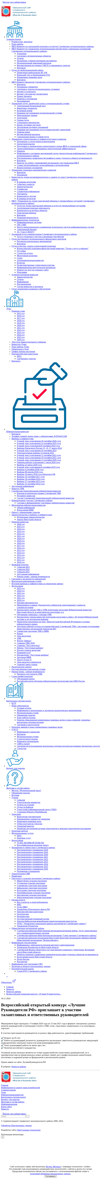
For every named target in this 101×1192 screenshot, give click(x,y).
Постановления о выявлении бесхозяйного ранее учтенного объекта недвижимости (54, 158)
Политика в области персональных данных (31, 966)
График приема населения (23, 351)
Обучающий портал (26, 679)
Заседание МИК (24, 657)
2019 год (21, 323)
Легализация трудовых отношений (32, 127)
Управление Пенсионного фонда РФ (33, 909)
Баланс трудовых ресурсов (29, 125)
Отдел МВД (22, 907)
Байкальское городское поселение (32, 888)
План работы (17, 44)
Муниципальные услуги (23, 833)
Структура (21, 748)
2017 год (21, 318)
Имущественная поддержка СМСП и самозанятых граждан (43, 65)
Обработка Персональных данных (16, 1125)
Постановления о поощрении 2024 (32, 864)
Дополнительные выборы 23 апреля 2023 (35, 453)
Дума (8, 309)
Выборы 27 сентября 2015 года (31, 481)
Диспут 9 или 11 (24, 660)
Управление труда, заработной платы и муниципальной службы (40, 103)
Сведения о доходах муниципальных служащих (38, 89)
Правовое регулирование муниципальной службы (39, 113)
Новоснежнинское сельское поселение (34, 897)
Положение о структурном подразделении (36, 141)
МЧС (19, 904)
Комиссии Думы (19, 344)
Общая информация (26, 507)
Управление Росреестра (27, 926)
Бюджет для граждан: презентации (32, 94)
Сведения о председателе (28, 725)
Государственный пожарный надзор (33, 919)
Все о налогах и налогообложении (32, 902)
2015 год (21, 313)
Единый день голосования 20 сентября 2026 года (39, 441)
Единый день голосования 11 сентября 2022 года (39, 455)
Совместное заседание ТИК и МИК (33, 631)
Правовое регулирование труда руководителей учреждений (43, 129)
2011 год (20, 560)
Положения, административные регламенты (37, 61)
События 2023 (23, 567)
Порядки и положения (27, 99)
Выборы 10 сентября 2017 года (31, 477)
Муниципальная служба (28, 713)
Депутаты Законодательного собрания (29, 342)
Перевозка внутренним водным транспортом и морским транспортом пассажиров (54, 828)
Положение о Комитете (27, 87)
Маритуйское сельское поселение (32, 881)
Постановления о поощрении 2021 (32, 857)
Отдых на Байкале (25, 807)
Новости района (18, 1066)
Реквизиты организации (28, 741)
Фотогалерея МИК (25, 510)
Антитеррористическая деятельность (33, 208)
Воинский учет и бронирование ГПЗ (33, 75)
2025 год (21, 337)
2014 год (21, 553)
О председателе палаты (27, 739)
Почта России (23, 959)
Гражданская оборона (26, 213)
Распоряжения (23, 101)
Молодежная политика (27, 255)
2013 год (21, 555)
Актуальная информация (23, 486)
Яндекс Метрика (53, 1166)
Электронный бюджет (27, 229)
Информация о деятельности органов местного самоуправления (45, 945)
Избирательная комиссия (17, 431)
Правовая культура (20, 565)
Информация (23, 282)
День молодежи (24, 636)
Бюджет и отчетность (26, 91)
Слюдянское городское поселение (32, 885)
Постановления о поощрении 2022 (32, 859)
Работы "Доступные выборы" (30, 648)
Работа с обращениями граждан (26, 512)
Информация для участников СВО (27, 964)
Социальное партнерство (28, 122)
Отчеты (20, 58)
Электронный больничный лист (31, 106)
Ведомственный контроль (28, 134)
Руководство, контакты (22, 42)
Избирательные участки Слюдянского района (32, 500)
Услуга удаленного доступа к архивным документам (40, 236)
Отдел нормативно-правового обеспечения (31, 289)
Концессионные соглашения (29, 168)
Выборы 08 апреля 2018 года (30, 472)
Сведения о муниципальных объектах (34, 56)
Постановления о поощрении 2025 (32, 866)
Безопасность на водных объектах (32, 210)
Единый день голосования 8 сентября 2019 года (38, 467)
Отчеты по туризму (25, 805)
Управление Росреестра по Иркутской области (38, 947)
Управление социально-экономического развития (34, 170)
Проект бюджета (24, 96)
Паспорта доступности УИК (29, 674)
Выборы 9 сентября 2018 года (30, 469)
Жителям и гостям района (18, 788)
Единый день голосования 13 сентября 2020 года (39, 460)
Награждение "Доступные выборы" (33, 655)
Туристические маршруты (28, 802)
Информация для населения (24, 942)
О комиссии (22, 189)
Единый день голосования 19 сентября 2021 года (39, 458)
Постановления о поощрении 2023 (32, 862)
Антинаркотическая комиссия (30, 260)
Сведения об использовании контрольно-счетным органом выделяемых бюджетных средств (58, 746)
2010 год (21, 562)
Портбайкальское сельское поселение (33, 893)
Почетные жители (20, 831)
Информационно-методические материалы (36, 267)
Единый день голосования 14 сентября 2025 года (39, 443)
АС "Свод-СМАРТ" (26, 232)
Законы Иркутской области (29, 519)
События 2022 (23, 569)
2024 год (21, 335)
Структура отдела (25, 253)
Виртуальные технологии (29, 1130)
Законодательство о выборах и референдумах (32, 515)
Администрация (13, 39)
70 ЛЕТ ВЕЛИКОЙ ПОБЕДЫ (30, 843)
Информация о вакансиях (28, 732)
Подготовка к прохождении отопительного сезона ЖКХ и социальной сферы (52, 146)
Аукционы (21, 53)
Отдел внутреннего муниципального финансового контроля (39, 239)
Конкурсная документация (29, 816)
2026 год (21, 339)
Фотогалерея (17, 586)
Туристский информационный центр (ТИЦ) (37, 809)
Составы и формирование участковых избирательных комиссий (45, 503)
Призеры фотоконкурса (27, 603)
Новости (5, 1109)
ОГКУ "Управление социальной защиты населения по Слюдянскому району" (52, 923)
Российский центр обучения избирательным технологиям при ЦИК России (51, 681)
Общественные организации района (28, 928)
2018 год (21, 320)
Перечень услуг (24, 838)
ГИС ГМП (21, 225)
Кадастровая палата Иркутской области (34, 957)
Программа (22, 272)
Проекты (21, 151)
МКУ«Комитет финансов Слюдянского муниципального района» (41, 82)
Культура (21, 263)
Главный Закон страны (27, 664)
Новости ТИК (18, 488)
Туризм (15, 797)
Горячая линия (23, 132)
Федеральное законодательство (31, 517)
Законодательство (25, 187)
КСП (14, 703)
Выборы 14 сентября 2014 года (31, 484)
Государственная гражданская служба (28, 669)
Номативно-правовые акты (29, 821)
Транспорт (16, 814)
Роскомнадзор (23, 916)
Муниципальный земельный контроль (34, 63)
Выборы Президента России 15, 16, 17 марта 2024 (39, 448)
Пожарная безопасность (27, 217)
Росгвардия (22, 961)
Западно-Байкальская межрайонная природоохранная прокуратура (47, 921)
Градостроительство (26, 144)
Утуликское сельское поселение (31, 883)
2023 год (21, 332)
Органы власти (18, 900)
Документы (22, 194)
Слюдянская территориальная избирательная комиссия (36, 491)
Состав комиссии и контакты (30, 286)
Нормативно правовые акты (29, 77)
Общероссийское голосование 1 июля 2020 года (38, 462)
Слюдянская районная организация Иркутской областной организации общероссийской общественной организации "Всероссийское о (56, 939)
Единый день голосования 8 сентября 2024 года (38, 446)
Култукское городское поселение (31, 890)
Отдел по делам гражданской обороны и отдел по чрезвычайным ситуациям (51, 206)
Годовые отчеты (24, 708)
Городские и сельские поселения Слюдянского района (36, 878)
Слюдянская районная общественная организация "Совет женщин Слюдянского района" (57, 935)
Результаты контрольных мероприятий (34, 241)
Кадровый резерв (24, 110)
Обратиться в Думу (20, 349)
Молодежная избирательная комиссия (29, 505)
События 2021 (23, 572)
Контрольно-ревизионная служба (26, 581)
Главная (4, 1085)
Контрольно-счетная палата (18, 701)
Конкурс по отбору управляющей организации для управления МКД (48, 163)
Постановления (24, 284)
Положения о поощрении (28, 871)
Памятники (17, 876)
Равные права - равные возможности (33, 576)
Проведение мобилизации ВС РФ (32, 72)
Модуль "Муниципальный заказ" (26, 790)
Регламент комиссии (26, 496)
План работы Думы (20, 347)
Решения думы (18, 311)
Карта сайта (6, 1106)
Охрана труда (23, 120)
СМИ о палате (23, 744)
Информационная (9, 1104)
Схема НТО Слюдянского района (32, 971)
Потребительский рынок (23, 969)
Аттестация (22, 118)
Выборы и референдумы (23, 439)
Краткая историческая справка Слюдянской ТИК (39, 493)
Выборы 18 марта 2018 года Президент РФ (36, 474)
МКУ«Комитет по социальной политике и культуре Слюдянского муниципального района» (53, 46)
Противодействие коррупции (25, 354)
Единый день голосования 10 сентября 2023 (36, 450)
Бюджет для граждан (15, 768)
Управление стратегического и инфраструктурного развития (39, 139)
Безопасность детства (26, 196)
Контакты (21, 68)
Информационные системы (29, 222)
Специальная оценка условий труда (33, 137)
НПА (19, 356)
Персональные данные (27, 115)
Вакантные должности (27, 108)
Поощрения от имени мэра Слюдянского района (33, 847)
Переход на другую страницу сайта (33, 270)
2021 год (21, 328)
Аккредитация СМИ (21, 874)
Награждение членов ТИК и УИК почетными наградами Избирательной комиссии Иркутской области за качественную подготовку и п (54, 611)
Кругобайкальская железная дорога (33, 845)
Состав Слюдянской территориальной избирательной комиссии (45, 498)
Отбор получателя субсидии (29, 824)
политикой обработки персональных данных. (50, 1174)
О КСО (15, 729)
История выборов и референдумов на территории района (37, 584)
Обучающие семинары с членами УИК (34, 614)
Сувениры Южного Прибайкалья (32, 812)
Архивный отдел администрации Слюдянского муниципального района (44, 234)
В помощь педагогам (26, 198)
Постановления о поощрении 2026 (32, 869)
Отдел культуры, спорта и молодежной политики (34, 246)
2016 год (21, 316)
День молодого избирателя (29, 662)
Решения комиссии (20, 522)
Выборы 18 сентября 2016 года (31, 479)
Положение (22, 175)
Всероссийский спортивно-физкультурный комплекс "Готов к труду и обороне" (53, 248)
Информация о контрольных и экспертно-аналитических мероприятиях (49, 710)
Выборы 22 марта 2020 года (29, 465)
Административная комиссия (25, 275)
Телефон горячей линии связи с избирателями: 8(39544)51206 (39, 436)
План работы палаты (26, 717)
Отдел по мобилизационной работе (27, 70)
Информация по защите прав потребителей (20, 1087)
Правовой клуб (24, 652)
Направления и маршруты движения (33, 819)
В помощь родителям (26, 182)
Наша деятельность (20, 706)
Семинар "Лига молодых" (28, 645)
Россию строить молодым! (29, 650)
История (15, 795)
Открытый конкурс (25, 826)
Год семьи (21, 251)
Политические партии (22, 667)
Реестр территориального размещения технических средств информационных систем (55, 227)
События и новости (25, 184)
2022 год (21, 330)
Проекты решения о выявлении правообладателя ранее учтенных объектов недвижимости (57, 954)
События (21, 800)
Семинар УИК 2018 (26, 643)
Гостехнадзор (23, 914)
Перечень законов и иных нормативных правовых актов (37, 727)
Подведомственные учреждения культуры (36, 265)
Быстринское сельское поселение (32, 895)
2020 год (21, 325)
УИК (19, 638)
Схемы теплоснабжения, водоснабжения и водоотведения (43, 165)
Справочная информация (28, 191)
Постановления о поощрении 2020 (32, 855)
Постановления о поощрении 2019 (32, 852)
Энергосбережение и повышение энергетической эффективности (46, 149)
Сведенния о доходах (26, 358)
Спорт (19, 258)
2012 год (21, 557)
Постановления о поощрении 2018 (32, 850)
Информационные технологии (25, 220)
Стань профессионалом (22, 676)
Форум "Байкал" (24, 641)
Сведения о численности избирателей (29, 579)
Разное (20, 633)
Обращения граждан (26, 715)
